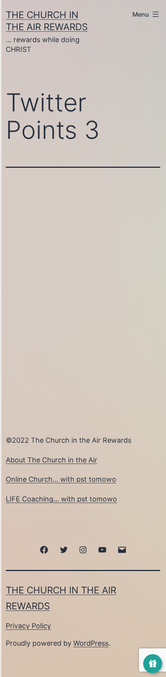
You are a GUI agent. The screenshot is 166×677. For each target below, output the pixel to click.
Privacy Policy (28, 626)
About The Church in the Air (51, 460)
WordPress (90, 643)
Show (152, 663)
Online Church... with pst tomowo (61, 479)
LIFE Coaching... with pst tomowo (61, 499)
